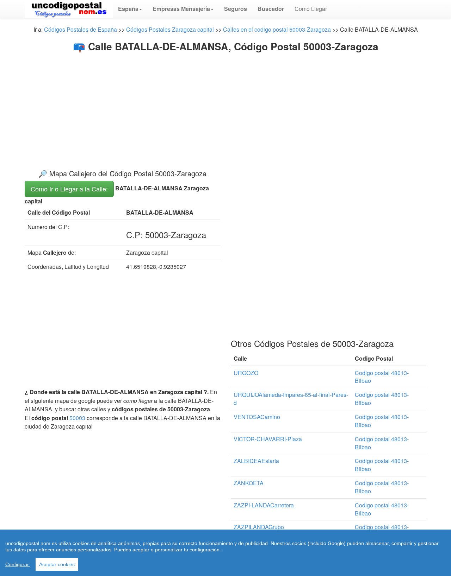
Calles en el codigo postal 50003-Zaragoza (277, 29)
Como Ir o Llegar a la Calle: (69, 188)
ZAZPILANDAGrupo (259, 527)
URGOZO (246, 373)
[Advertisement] (225, 105)
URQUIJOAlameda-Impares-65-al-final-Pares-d (291, 399)
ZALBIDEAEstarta (256, 461)
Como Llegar (311, 9)
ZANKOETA (249, 483)
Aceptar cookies (57, 564)
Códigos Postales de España (80, 29)
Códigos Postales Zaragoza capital (170, 29)
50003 (77, 418)
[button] (130, 9)
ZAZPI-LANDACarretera (264, 505)
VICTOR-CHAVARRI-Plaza (268, 439)
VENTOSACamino (257, 417)
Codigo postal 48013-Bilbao (382, 377)
